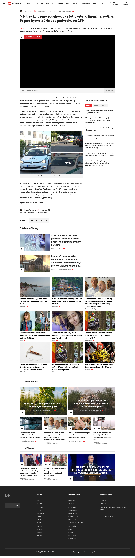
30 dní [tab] (104, 105)
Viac (94, 3)
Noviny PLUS (72, 507)
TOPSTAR (40, 3)
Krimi (68, 3)
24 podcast (50, 3)
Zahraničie (72, 526)
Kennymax (78, 552)
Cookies (102, 512)
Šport (75, 3)
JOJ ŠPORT (40, 507)
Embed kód (110, 90)
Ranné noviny (72, 513)
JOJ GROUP (40, 513)
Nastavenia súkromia (107, 516)
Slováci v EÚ (72, 539)
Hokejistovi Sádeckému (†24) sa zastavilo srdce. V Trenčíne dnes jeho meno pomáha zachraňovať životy (99, 145)
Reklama (103, 500)
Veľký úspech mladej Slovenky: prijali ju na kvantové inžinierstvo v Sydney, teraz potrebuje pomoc (99, 120)
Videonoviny (72, 510)
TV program (85, 3)
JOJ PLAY (39, 504)
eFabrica (96, 552)
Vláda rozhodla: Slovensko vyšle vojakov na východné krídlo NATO (99, 111)
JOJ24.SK (30, 3)
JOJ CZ (39, 510)
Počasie (39, 535)
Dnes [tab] (88, 105)
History (39, 532)
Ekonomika (72, 535)
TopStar (39, 523)
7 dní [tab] (96, 105)
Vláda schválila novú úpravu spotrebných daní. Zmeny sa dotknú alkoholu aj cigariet (99, 154)
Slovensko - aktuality (75, 523)
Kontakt (103, 504)
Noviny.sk (71, 500)
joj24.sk (71, 504)
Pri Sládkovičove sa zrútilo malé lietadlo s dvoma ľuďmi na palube (99, 137)
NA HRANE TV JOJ (73, 516)
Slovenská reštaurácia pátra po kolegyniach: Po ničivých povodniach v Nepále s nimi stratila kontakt (98, 163)
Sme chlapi (40, 526)
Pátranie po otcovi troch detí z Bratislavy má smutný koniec (99, 129)
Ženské (39, 519)
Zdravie (60, 3)
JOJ (38, 500)
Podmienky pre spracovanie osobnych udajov (113, 508)
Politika (71, 532)
